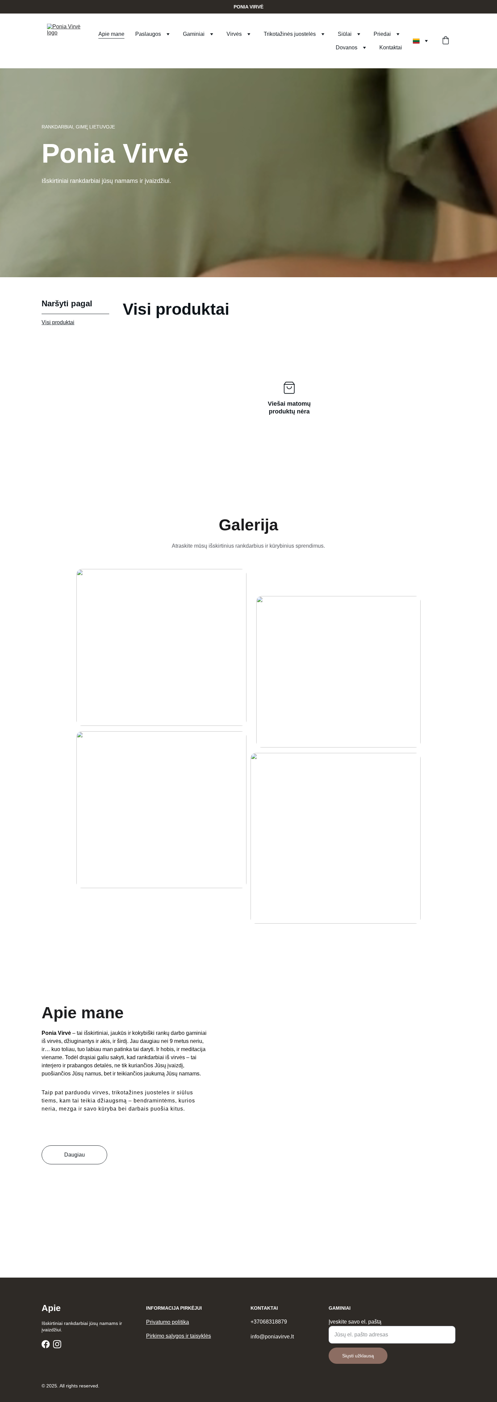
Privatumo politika (167, 1322)
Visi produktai (58, 322)
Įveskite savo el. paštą (355, 1322)
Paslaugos (148, 34)
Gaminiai (194, 34)
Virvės (234, 34)
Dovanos (346, 47)
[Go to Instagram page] (57, 1344)
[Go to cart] (445, 41)
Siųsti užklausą (358, 1355)
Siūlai (345, 34)
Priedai (382, 34)
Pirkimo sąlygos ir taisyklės (178, 1336)
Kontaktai (390, 47)
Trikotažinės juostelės (290, 34)
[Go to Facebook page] (46, 1344)
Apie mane (111, 34)
